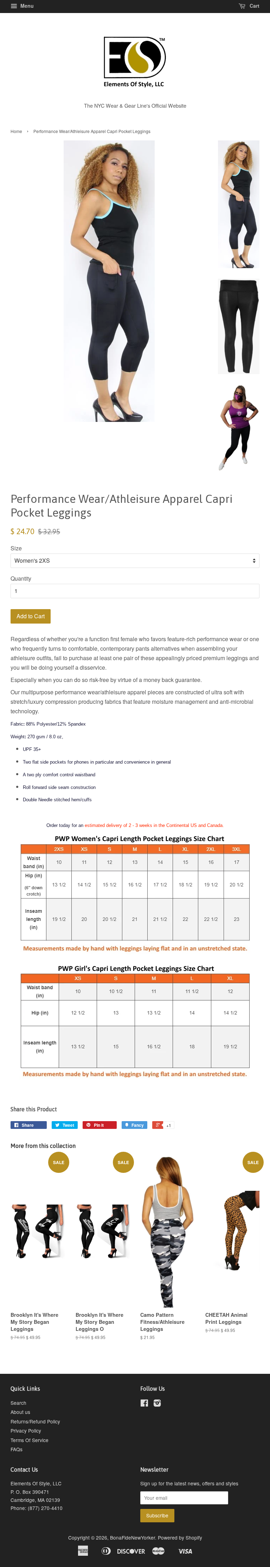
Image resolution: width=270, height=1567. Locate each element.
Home (16, 131)
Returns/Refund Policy (35, 1421)
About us (20, 1411)
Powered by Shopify (180, 1537)
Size (16, 548)
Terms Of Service (30, 1439)
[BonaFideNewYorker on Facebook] (144, 1404)
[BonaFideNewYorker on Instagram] (157, 1404)
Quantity (21, 578)
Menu (26, 5)
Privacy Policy (26, 1430)
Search (18, 1402)
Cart (253, 5)
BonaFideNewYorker (132, 1537)
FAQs (16, 1449)
